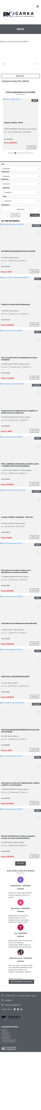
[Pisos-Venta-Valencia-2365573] (20, 341)
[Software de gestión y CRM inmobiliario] (8, 1048)
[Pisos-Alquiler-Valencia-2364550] (20, 394)
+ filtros (34, 215)
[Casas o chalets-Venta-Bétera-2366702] (20, 287)
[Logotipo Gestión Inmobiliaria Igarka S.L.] (18, 15)
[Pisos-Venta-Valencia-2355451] (20, 660)
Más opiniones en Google (21, 981)
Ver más (20, 863)
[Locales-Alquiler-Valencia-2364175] (20, 500)
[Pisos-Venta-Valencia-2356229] (20, 606)
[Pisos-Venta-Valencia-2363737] (20, 553)
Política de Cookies (8, 1040)
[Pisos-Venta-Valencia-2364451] (20, 447)
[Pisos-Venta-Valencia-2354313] (20, 107)
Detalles (32, 147)
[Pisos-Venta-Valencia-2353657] (20, 819)
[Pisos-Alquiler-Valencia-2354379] (20, 713)
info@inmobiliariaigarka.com (13, 1005)
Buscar (15, 215)
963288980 (8, 1000)
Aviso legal (6, 1037)
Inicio (4, 1030)
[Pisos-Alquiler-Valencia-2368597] (20, 234)
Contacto (5, 1033)
